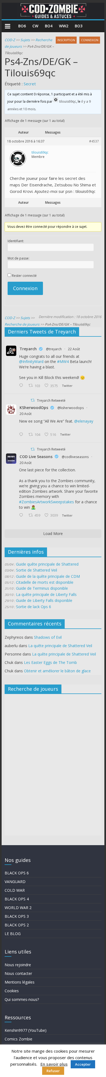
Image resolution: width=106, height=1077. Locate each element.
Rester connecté (24, 275)
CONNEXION (89, 40)
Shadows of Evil (48, 637)
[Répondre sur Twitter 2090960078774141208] (22, 386)
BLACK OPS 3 (17, 916)
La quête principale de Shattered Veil (60, 645)
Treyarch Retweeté (51, 400)
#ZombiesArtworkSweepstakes (46, 501)
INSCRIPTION (66, 40)
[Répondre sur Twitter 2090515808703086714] (22, 515)
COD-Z (10, 40)
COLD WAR (15, 890)
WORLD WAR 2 (18, 907)
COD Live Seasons (36, 456)
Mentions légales (20, 982)
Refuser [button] (53, 1070)
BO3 (78, 25)
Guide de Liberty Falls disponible (44, 600)
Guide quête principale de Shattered (47, 564)
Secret (30, 83)
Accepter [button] (83, 1064)
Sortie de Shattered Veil (36, 570)
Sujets (25, 40)
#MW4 (63, 361)
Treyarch (28, 348)
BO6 (22, 25)
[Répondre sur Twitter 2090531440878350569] (22, 434)
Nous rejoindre (18, 964)
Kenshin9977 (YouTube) (25, 1030)
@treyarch (54, 349)
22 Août (74, 349)
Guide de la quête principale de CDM (48, 576)
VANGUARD (15, 881)
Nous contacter (18, 973)
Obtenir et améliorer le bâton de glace (57, 670)
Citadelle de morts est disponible (44, 582)
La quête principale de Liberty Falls (46, 594)
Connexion (25, 288)
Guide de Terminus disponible (42, 588)
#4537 (94, 141)
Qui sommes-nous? (22, 999)
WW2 (63, 25)
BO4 (48, 25)
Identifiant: (16, 241)
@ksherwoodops (70, 408)
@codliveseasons (75, 457)
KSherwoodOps (34, 407)
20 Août (26, 413)
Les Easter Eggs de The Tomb (50, 662)
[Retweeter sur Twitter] (33, 400)
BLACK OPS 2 (17, 924)
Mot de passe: (18, 258)
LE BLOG (13, 933)
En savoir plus (54, 1064)
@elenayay (83, 421)
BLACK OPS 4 (17, 898)
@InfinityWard (31, 361)
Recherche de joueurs (22, 324)
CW (35, 25)
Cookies (12, 990)
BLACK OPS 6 (17, 872)
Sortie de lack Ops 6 (33, 606)
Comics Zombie (18, 1039)
